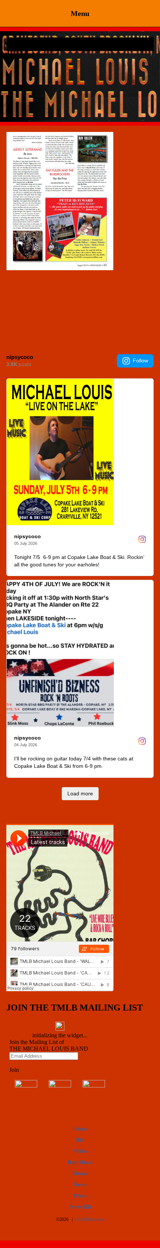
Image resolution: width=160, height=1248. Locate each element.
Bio (80, 1140)
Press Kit (80, 1207)
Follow (140, 360)
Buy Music (80, 1162)
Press (80, 1196)
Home (80, 1129)
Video (80, 1151)
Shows (80, 1173)
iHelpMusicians (90, 1219)
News (80, 1184)
